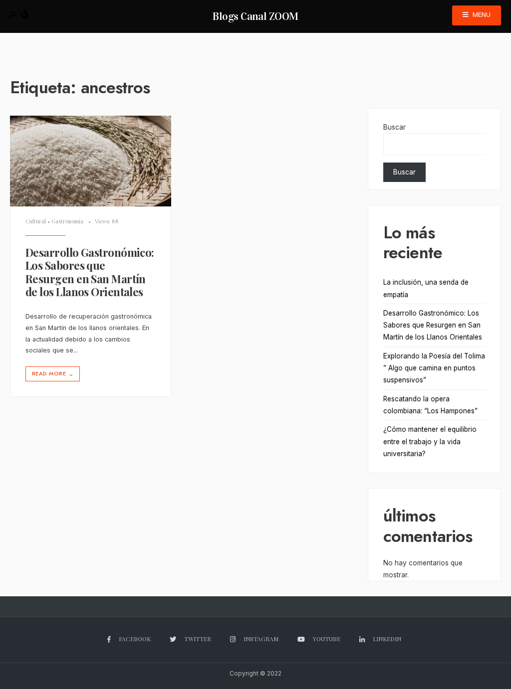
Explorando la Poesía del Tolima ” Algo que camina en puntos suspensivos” (434, 368)
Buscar (394, 127)
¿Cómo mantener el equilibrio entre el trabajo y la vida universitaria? (430, 441)
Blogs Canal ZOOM (255, 16)
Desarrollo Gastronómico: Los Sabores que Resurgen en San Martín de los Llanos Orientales (89, 272)
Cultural (35, 221)
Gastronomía (67, 221)
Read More (52, 373)
